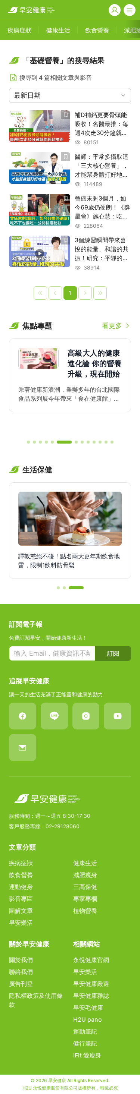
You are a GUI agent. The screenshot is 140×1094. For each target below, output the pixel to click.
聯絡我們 (21, 971)
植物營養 (85, 910)
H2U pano (87, 1019)
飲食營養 (21, 875)
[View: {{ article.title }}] (39, 128)
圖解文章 (21, 910)
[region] (70, 385)
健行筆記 (85, 1043)
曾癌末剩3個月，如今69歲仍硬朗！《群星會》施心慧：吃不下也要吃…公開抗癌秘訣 (102, 208)
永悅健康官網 (91, 960)
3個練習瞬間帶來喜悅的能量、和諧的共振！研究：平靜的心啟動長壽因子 (101, 249)
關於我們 (21, 960)
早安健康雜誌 (91, 995)
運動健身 (21, 886)
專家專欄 (85, 898)
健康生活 (85, 863)
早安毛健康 (88, 1007)
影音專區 (21, 898)
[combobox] (70, 95)
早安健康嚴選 (91, 983)
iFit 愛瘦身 (87, 1055)
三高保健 (85, 886)
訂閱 (113, 653)
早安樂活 (21, 922)
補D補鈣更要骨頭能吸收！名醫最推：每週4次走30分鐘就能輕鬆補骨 (101, 124)
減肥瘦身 (85, 875)
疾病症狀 (21, 863)
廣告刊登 (21, 983)
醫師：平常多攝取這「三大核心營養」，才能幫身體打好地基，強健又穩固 (101, 166)
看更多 (112, 326)
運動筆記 (85, 1031)
